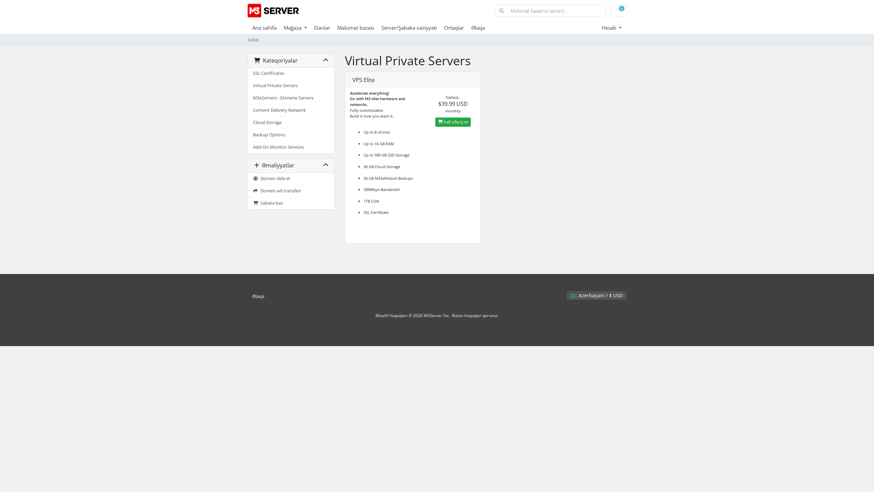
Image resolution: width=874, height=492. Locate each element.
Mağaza (293, 27)
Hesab (610, 27)
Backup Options (269, 135)
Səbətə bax (270, 203)
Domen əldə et (274, 178)
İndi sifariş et (455, 122)
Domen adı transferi (279, 191)
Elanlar (322, 27)
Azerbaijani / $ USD (600, 295)
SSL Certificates (268, 73)
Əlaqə (478, 27)
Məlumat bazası (355, 27)
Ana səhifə (264, 27)
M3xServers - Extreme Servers (283, 98)
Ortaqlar (454, 27)
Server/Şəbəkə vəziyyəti (409, 27)
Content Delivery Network (279, 110)
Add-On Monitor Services (278, 147)
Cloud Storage (267, 122)
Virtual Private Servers (275, 85)
